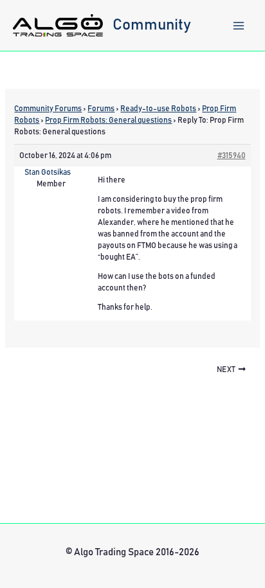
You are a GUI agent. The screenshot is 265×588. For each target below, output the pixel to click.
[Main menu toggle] (238, 25)
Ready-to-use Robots (158, 108)
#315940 (231, 155)
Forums (100, 108)
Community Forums (48, 108)
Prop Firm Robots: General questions (108, 120)
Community (152, 25)
